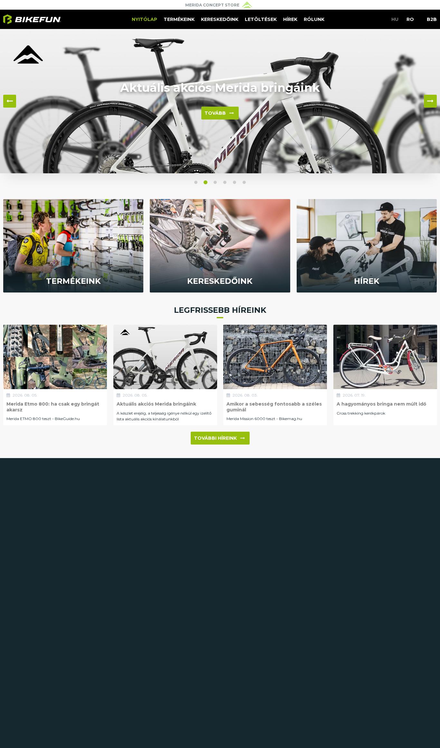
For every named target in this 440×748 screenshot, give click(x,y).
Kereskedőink (219, 19)
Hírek (290, 19)
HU (394, 19)
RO (410, 19)
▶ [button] (430, 101)
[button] (195, 182)
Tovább (215, 113)
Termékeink (179, 19)
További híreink (215, 438)
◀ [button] (9, 101)
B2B (432, 19)
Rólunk (314, 19)
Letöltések (261, 19)
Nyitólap (144, 19)
